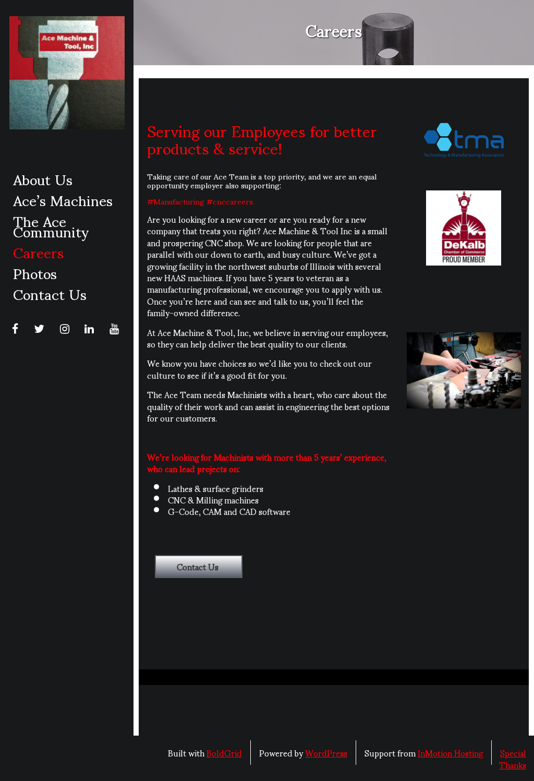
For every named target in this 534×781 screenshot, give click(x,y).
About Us (42, 178)
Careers (38, 251)
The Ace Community (51, 225)
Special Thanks (512, 758)
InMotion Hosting (450, 752)
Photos (35, 272)
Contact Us (50, 293)
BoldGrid (224, 752)
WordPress (326, 752)
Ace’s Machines (63, 199)
